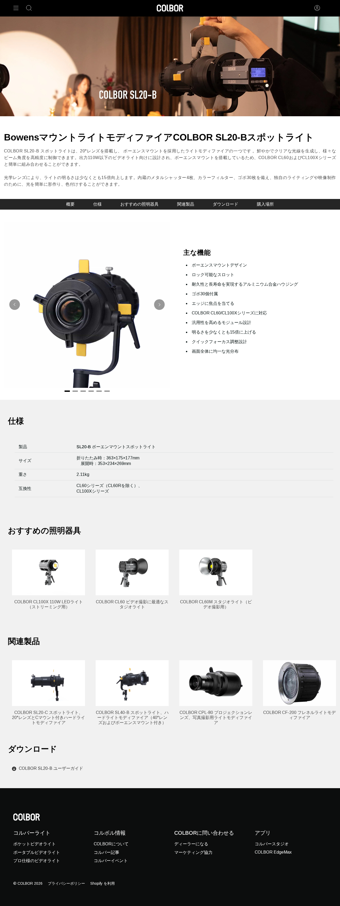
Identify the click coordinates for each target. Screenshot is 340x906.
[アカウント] (317, 8)
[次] (159, 304)
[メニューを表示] (16, 8)
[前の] (14, 304)
